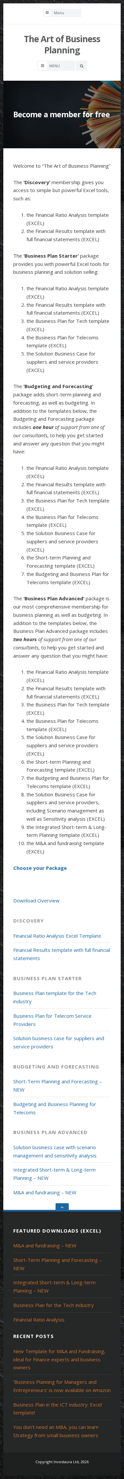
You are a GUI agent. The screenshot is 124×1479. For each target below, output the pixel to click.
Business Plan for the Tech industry (53, 1305)
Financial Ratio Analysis (38, 1319)
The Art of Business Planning (62, 44)
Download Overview (36, 900)
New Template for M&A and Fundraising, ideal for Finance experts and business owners (59, 1359)
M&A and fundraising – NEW (44, 1192)
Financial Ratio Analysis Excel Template (57, 935)
